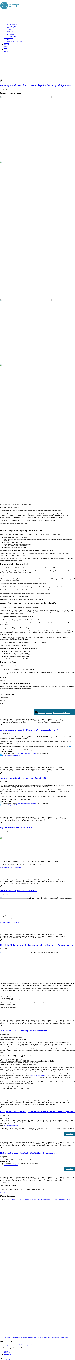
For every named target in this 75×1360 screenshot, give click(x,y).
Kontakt (2, 1192)
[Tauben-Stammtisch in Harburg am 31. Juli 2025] (1, 774)
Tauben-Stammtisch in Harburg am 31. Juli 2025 (23, 778)
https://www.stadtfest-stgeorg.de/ (9, 922)
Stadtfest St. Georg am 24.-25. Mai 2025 (18, 890)
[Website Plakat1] (37, 198)
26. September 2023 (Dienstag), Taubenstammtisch (23, 1030)
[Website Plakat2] (37, 401)
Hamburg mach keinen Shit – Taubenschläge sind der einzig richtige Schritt (35, 85)
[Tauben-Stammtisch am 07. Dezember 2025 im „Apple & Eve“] (1, 726)
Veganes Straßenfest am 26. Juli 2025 (17, 827)
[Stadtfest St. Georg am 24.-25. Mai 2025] (1, 886)
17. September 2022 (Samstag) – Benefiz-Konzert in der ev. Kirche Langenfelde (37, 1111)
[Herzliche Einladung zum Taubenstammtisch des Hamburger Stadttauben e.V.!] (1, 941)
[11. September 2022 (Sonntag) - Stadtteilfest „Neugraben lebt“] (1, 1149)
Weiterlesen (69, 1134)
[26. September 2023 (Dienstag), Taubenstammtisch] (1, 1027)
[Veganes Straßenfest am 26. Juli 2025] (1, 824)
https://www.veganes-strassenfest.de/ (10, 867)
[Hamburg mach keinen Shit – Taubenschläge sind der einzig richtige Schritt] (1, 81)
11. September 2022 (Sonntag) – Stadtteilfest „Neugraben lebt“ (29, 1153)
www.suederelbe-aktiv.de (11, 1165)
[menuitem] (39, 27)
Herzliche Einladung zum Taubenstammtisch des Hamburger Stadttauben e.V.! (37, 945)
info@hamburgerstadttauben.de (38, 1075)
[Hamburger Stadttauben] (11, 10)
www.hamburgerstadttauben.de (11, 755)
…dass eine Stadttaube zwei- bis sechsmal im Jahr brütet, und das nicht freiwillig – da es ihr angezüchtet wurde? (36, 1337)
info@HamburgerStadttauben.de (27, 753)
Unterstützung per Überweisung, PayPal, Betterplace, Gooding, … (19, 1345)
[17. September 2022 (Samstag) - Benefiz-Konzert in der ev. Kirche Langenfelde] (1, 1107)
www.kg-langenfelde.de (11, 1125)
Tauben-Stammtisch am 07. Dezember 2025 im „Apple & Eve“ (29, 730)
